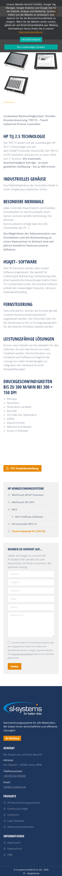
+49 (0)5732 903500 (14, 775)
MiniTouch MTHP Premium (28, 495)
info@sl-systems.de (14, 786)
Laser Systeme (15, 820)
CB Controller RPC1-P (24, 524)
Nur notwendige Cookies (31, 47)
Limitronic (13, 814)
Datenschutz (14, 848)
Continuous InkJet (17, 808)
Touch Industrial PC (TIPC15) (28, 531)
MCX (14, 509)
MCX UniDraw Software (29, 516)
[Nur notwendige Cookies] (57, 26)
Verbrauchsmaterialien (20, 826)
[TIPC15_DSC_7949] (46, 62)
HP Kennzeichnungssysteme (23, 802)
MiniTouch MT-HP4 (23, 502)
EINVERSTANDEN (31, 39)
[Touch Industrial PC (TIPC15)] (16, 61)
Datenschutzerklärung (22, 654)
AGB (9, 854)
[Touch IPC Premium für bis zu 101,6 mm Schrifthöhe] (16, 85)
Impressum (13, 842)
